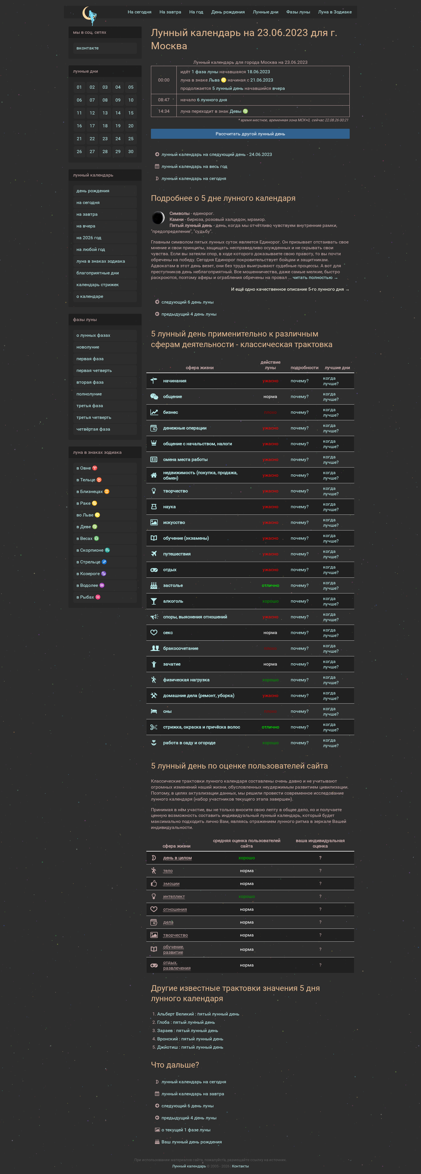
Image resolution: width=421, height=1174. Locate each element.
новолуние (87, 347)
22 (92, 138)
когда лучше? (331, 380)
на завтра (87, 214)
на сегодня (88, 202)
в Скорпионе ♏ (93, 550)
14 (118, 113)
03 (105, 87)
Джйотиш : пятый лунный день (190, 1047)
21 (79, 138)
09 (118, 100)
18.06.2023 (258, 71)
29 (118, 151)
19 (118, 125)
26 (79, 151)
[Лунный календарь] (89, 16)
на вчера (85, 226)
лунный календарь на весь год (194, 166)
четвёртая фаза (93, 429)
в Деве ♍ (87, 526)
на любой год (90, 249)
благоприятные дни (97, 273)
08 (105, 100)
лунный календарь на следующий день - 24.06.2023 (217, 154)
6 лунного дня (212, 99)
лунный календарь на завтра (193, 1093)
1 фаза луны (205, 71)
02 (92, 87)
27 (92, 151)
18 (105, 125)
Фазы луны (298, 12)
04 (118, 87)
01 (79, 87)
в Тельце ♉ (89, 479)
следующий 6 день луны (188, 302)
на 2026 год (88, 237)
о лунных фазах (93, 335)
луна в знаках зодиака (100, 261)
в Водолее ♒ (90, 585)
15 (130, 113)
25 (130, 138)
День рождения (228, 12)
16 (79, 125)
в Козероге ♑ (91, 573)
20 (130, 125)
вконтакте (87, 48)
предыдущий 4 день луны (189, 314)
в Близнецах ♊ (93, 491)
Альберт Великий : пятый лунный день (198, 1014)
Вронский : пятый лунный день (190, 1039)
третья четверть (93, 417)
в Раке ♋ (86, 503)
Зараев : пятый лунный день (187, 1030)
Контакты (240, 1166)
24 (118, 138)
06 (79, 100)
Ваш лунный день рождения (192, 1142)
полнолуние (89, 394)
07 (92, 100)
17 (92, 125)
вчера (278, 88)
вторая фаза (90, 382)
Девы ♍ (239, 111)
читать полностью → (315, 277)
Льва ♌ (218, 80)
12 (92, 113)
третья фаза (89, 405)
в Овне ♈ (87, 468)
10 (130, 100)
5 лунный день (227, 88)
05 (130, 87)
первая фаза (90, 358)
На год (196, 12)
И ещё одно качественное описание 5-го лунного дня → (290, 289)
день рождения (92, 190)
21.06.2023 (261, 80)
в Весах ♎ (87, 538)
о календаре (89, 296)
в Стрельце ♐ (91, 562)
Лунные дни (265, 12)
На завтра (170, 12)
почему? (300, 380)
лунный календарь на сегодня (194, 178)
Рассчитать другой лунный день (250, 133)
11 (79, 113)
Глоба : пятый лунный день (186, 1022)
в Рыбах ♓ (88, 597)
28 (105, 151)
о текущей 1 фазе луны (186, 1130)
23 (105, 138)
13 (105, 113)
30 (130, 151)
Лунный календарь (189, 1166)
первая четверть (94, 370)
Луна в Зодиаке (335, 12)
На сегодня (140, 12)
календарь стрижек (97, 284)
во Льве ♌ (88, 515)
